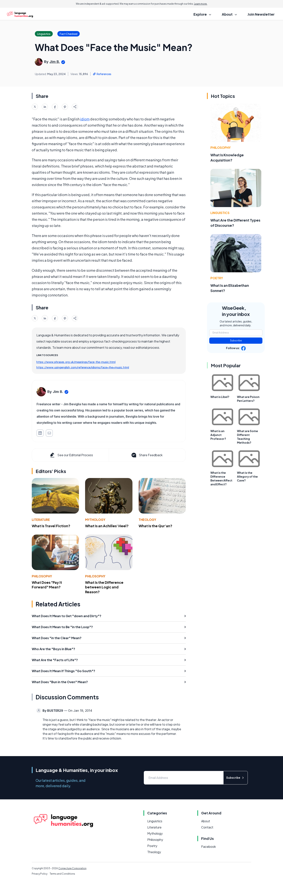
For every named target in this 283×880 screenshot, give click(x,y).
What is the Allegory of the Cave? (247, 476)
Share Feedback (150, 455)
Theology (147, 520)
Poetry (216, 278)
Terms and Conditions (62, 873)
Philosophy (42, 576)
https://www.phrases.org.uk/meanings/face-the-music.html (76, 362)
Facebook (208, 846)
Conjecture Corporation (72, 868)
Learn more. (200, 3)
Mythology (95, 520)
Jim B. (54, 62)
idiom (85, 119)
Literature (41, 520)
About (205, 821)
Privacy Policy (39, 873)
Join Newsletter (261, 14)
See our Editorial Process (75, 455)
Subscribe (236, 340)
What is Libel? (219, 397)
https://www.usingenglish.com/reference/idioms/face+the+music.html (82, 367)
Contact (207, 827)
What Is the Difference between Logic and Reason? (104, 587)
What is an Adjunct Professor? (218, 434)
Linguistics (219, 213)
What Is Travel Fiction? (51, 526)
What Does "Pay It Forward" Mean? (47, 584)
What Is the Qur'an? (155, 526)
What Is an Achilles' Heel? (107, 526)
